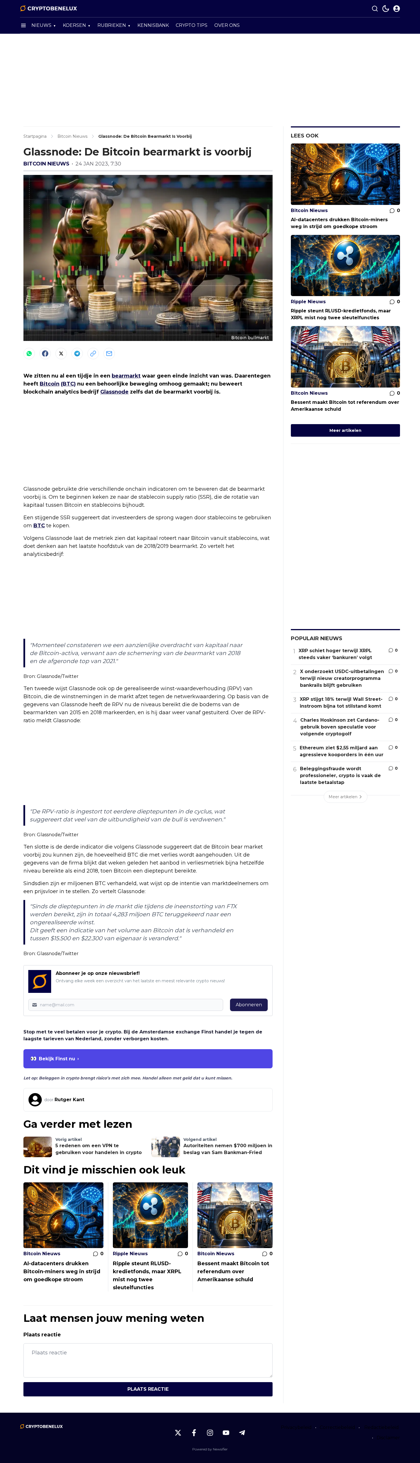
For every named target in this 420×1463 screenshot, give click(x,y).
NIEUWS (41, 25)
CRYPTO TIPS (191, 25)
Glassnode (114, 392)
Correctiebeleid (337, 1427)
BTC (39, 525)
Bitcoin (49, 384)
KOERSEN (74, 25)
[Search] (374, 8)
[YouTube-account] (226, 1432)
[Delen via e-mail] (109, 353)
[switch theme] (386, 9)
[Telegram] (77, 353)
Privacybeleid (296, 1427)
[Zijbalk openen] (23, 25)
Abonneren (249, 1004)
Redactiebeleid (381, 1427)
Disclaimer (388, 1437)
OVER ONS (227, 25)
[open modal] (396, 8)
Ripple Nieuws (130, 1253)
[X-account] (178, 1432)
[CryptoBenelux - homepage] (48, 8)
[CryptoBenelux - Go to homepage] (41, 1426)
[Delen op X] (61, 353)
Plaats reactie (148, 1389)
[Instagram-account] (210, 1432)
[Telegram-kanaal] (242, 1432)
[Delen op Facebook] (45, 353)
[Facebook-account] (194, 1432)
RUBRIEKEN (111, 25)
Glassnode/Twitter (58, 676)
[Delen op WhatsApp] (29, 353)
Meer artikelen (345, 430)
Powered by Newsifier (210, 1449)
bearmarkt (126, 376)
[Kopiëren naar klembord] (93, 353)
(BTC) (68, 384)
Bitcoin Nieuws (46, 164)
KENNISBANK (153, 25)
